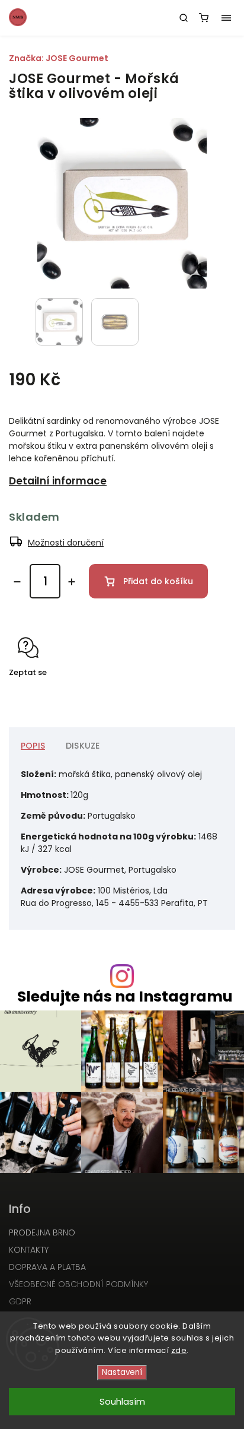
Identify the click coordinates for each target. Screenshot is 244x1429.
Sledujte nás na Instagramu (125, 996)
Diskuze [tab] (82, 746)
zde (179, 1350)
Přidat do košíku (158, 581)
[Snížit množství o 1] (17, 581)
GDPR (20, 1301)
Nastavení (122, 1372)
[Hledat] (183, 18)
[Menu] (226, 18)
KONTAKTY (29, 1250)
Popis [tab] (33, 746)
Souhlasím (122, 1401)
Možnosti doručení (66, 543)
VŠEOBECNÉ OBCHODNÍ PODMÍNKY (78, 1284)
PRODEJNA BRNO (42, 1232)
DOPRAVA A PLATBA (47, 1267)
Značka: (58, 58)
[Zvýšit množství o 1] (71, 581)
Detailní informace (58, 481)
